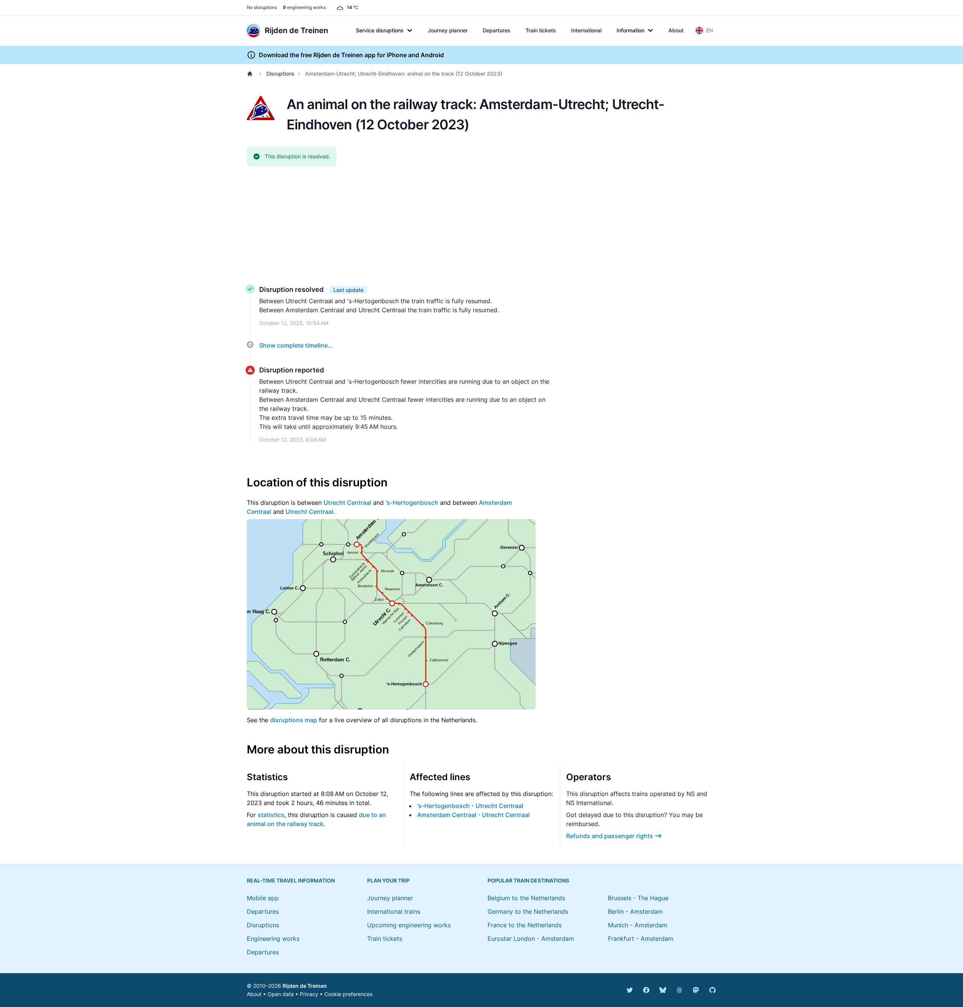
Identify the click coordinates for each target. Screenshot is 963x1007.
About (676, 30)
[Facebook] (646, 990)
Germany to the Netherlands (528, 911)
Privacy (309, 994)
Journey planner (448, 30)
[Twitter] (629, 990)
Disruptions (280, 73)
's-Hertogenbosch (412, 502)
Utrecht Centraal (347, 502)
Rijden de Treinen (305, 986)
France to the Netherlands (525, 925)
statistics (271, 815)
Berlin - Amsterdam (635, 911)
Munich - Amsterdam (637, 925)
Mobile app (263, 898)
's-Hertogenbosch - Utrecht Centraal (470, 806)
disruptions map (293, 720)
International (586, 30)
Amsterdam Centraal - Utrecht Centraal (473, 815)
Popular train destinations (528, 880)
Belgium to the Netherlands (526, 898)
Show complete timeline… (296, 345)
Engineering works (273, 938)
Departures (496, 30)
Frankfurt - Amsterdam (640, 938)
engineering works (304, 7)
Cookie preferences (348, 994)
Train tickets (541, 30)
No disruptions (262, 7)
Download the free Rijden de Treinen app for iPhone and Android (351, 55)
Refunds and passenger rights (609, 836)
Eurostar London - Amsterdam (531, 938)
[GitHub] (712, 990)
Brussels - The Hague (638, 898)
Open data (280, 994)
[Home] (251, 74)
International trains (393, 911)
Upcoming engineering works (409, 925)
